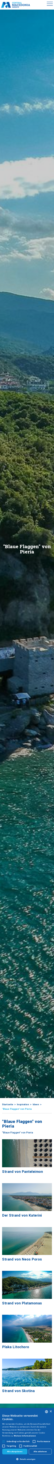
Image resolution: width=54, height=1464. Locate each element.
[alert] (27, 1436)
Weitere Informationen (25, 1435)
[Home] (15, 4)
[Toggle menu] (50, 5)
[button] (27, 1459)
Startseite (7, 1104)
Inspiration (23, 1104)
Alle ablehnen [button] (40, 1451)
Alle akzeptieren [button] (14, 1451)
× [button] (51, 1411)
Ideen (36, 1104)
